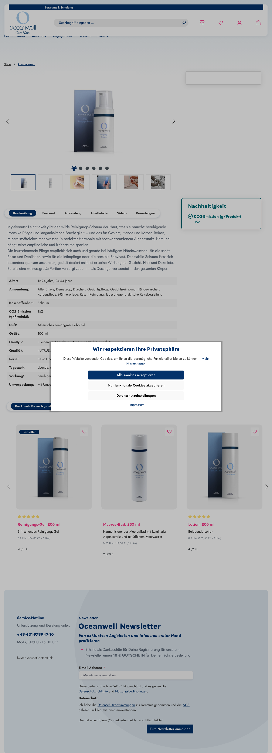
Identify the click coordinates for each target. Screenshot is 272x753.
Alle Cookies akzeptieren (136, 374)
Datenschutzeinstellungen (136, 395)
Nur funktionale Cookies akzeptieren (136, 385)
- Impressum (136, 404)
